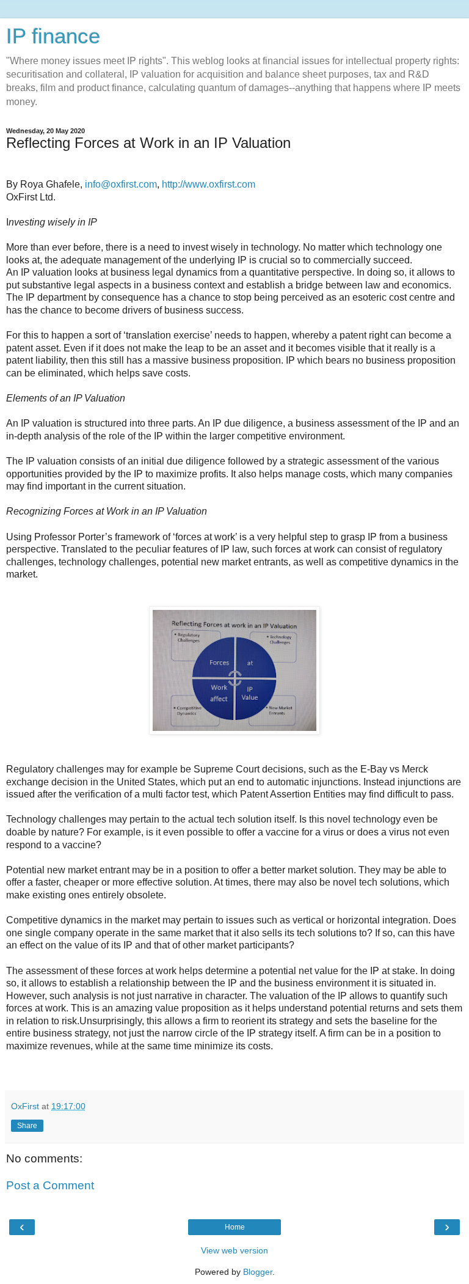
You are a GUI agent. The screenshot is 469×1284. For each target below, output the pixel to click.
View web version (234, 1250)
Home (235, 1227)
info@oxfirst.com (121, 184)
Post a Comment (50, 1185)
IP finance (53, 36)
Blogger (257, 1272)
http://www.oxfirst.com (208, 184)
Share (27, 1125)
